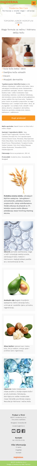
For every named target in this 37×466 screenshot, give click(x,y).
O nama (18, 447)
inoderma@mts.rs (18, 426)
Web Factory (25, 464)
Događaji (18, 450)
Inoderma (19, 462)
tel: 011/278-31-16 (18, 440)
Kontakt (18, 452)
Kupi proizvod (18, 118)
